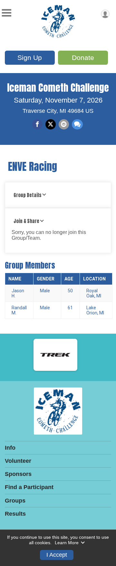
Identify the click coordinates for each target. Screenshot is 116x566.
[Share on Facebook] (37, 124)
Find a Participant (29, 487)
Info (10, 448)
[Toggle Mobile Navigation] (6, 13)
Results (15, 514)
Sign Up (29, 57)
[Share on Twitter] (50, 124)
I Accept (56, 555)
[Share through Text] (77, 124)
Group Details (28, 195)
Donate (83, 57)
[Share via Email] (64, 124)
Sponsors (18, 474)
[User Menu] (105, 14)
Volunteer (18, 461)
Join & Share (26, 221)
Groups (15, 500)
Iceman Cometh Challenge (58, 87)
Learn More (67, 542)
